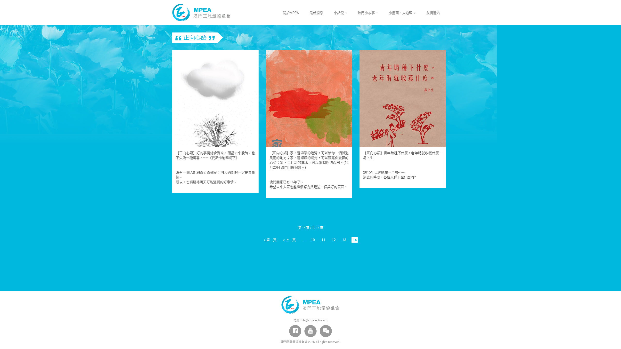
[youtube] (310, 331)
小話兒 (339, 13)
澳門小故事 (367, 13)
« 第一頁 (270, 240)
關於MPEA (291, 13)
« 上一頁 (289, 240)
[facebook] (295, 331)
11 (323, 240)
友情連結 (433, 13)
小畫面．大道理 (401, 13)
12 (334, 240)
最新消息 (316, 13)
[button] (326, 331)
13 (344, 240)
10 (313, 240)
